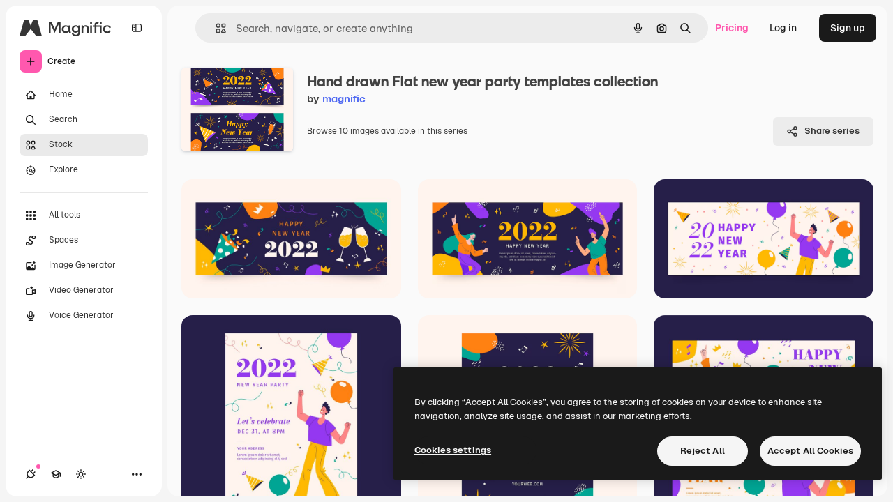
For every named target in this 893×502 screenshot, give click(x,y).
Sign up (847, 28)
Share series (832, 131)
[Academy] (56, 474)
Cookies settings (452, 450)
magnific (344, 98)
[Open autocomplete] (215, 28)
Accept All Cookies (810, 451)
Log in (783, 28)
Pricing (732, 28)
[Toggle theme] (81, 474)
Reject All (702, 451)
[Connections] (31, 474)
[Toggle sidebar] (137, 28)
